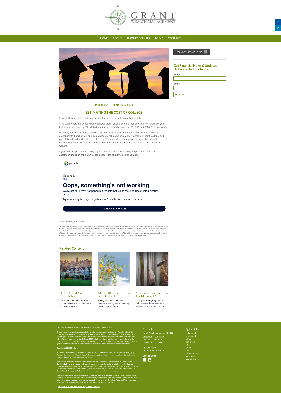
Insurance (190, 341)
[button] (117, 38)
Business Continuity (93, 386)
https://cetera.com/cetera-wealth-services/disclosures (102, 371)
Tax (187, 344)
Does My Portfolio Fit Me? (189, 51)
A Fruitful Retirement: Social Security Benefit (114, 294)
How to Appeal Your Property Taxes (71, 294)
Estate (188, 338)
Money (189, 347)
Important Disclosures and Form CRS (71, 386)
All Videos (190, 356)
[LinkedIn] (278, 28)
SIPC (133, 352)
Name (176, 74)
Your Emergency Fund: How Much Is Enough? (152, 294)
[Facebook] (278, 22)
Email (176, 83)
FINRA (128, 352)
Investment (191, 335)
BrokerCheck (108, 327)
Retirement (191, 332)
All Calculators (192, 359)
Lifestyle (189, 350)
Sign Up (179, 94)
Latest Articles (192, 353)
